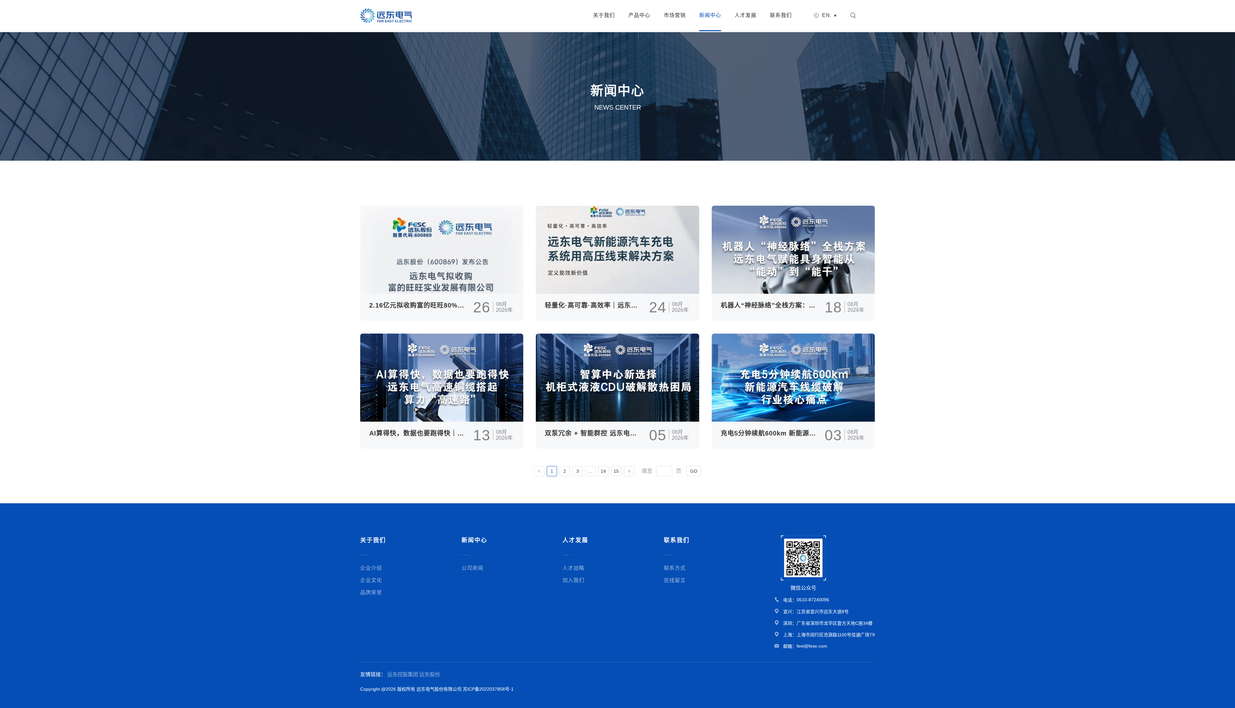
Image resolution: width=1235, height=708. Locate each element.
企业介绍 (371, 568)
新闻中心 (710, 15)
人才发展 (745, 15)
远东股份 (429, 674)
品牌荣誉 (371, 592)
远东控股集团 (402, 674)
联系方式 (675, 568)
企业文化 (371, 580)
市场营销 (675, 15)
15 (616, 471)
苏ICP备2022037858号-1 (488, 689)
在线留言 (675, 580)
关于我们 (604, 15)
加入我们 (573, 580)
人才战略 (573, 568)
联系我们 (781, 15)
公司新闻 (472, 568)
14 (603, 471)
